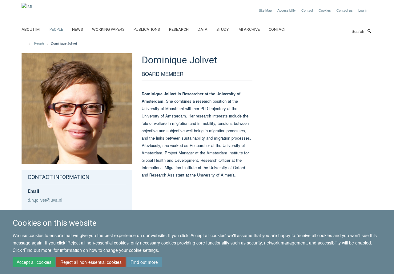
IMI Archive (249, 29)
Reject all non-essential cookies (91, 262)
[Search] (369, 30)
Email (33, 191)
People (56, 29)
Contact (307, 10)
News (77, 29)
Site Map (265, 10)
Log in (362, 10)
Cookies (325, 10)
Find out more (144, 262)
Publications (147, 29)
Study (222, 29)
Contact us (344, 10)
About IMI (31, 29)
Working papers (108, 29)
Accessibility (286, 10)
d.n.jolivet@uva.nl (45, 200)
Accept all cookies (34, 262)
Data (202, 29)
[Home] (27, 43)
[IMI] (27, 4)
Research (179, 29)
